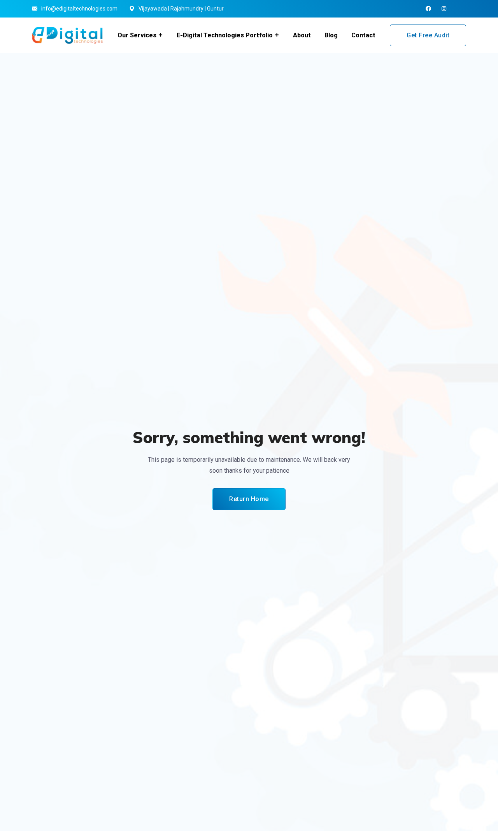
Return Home (249, 499)
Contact (363, 35)
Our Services (136, 35)
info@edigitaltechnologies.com (79, 8)
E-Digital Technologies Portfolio (225, 35)
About (302, 35)
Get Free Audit (428, 35)
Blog (331, 35)
